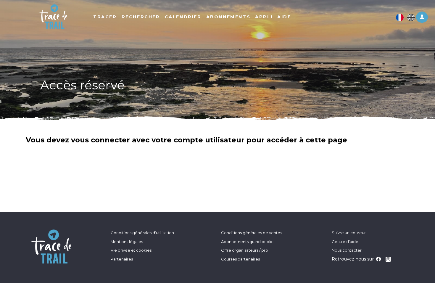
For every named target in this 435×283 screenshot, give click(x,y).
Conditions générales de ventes (251, 232)
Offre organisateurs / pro (244, 250)
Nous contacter (347, 250)
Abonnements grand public (247, 241)
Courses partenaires (240, 259)
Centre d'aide (345, 241)
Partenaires (122, 259)
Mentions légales (127, 241)
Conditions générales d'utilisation (142, 232)
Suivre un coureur (349, 232)
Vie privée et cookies (131, 250)
